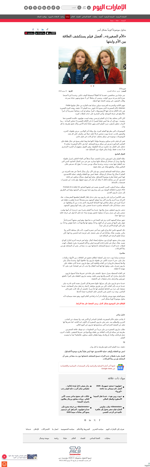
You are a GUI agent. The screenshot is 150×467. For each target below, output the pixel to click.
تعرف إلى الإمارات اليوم (115, 429)
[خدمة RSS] (58, 8)
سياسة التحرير (97, 429)
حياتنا (67, 17)
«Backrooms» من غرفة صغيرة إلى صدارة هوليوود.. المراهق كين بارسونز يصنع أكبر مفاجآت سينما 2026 (75, 409)
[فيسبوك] (30, 8)
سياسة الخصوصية (67, 429)
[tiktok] (53, 8)
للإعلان (36, 429)
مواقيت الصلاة (42, 17)
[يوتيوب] (49, 8)
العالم (73, 17)
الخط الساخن (86, 17)
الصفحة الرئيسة (121, 17)
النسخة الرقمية (109, 17)
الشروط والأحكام (83, 429)
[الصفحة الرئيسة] (109, 1)
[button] (79, 7)
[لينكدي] (44, 8)
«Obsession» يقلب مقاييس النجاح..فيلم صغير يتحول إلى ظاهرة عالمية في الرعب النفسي (108, 409)
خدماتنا (28, 429)
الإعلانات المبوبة (53, 17)
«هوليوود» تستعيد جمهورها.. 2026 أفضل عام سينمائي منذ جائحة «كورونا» (109, 388)
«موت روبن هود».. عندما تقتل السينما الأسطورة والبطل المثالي (107, 397)
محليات (94, 17)
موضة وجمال (44, 438)
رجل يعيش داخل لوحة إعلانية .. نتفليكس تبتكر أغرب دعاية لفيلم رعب (75, 387)
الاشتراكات (45, 429)
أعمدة (101, 17)
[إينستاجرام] (40, 8)
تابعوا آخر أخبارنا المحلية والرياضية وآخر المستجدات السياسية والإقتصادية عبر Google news (87, 367)
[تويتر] (35, 8)
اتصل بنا (55, 429)
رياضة (62, 17)
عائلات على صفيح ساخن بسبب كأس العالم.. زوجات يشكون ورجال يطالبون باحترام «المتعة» (75, 399)
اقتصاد (78, 17)
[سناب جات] (26, 8)
